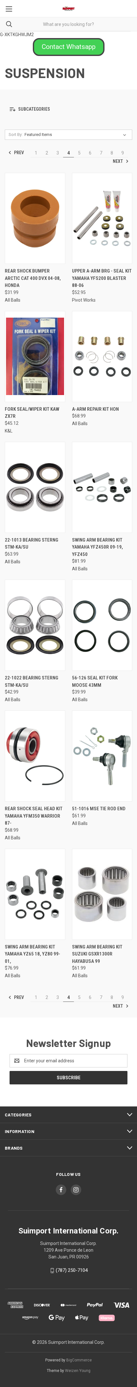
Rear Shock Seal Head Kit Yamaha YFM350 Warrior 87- (33, 816)
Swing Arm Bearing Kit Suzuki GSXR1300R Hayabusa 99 (97, 954)
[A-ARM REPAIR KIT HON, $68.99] (102, 356)
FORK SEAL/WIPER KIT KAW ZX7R (32, 412)
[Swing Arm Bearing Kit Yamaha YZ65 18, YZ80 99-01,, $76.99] (35, 894)
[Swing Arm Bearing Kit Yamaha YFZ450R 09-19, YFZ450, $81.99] (102, 487)
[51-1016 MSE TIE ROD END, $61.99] (102, 756)
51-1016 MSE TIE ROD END (99, 809)
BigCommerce (79, 1360)
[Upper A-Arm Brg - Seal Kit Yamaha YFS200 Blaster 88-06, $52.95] (102, 218)
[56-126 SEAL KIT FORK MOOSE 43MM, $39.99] (102, 625)
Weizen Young (77, 1370)
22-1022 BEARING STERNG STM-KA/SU (31, 681)
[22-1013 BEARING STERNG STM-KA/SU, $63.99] (35, 487)
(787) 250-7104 (72, 1270)
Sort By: (16, 134)
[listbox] (77, 134)
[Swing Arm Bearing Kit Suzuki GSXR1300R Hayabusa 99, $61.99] (102, 894)
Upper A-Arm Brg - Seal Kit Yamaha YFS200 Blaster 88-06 (102, 278)
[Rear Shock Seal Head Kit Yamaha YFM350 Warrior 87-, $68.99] (35, 756)
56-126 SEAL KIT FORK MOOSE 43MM (95, 681)
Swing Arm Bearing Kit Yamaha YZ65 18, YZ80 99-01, (32, 954)
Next (118, 161)
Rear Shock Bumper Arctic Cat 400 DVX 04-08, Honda (33, 278)
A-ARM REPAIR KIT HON (95, 409)
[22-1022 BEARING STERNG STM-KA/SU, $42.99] (35, 625)
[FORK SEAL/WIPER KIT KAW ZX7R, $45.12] (35, 356)
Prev (18, 152)
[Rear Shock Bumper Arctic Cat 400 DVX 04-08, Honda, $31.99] (35, 218)
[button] (69, 47)
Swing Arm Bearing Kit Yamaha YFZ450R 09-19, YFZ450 (97, 547)
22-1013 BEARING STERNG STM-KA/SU (31, 543)
